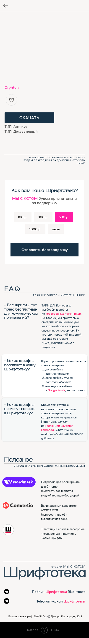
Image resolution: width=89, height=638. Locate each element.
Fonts (61, 390)
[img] (18, 505)
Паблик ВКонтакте (58, 591)
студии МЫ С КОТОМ (68, 566)
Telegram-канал (61, 601)
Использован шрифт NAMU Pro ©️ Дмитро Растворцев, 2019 (45, 616)
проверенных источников (63, 313)
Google (52, 390)
